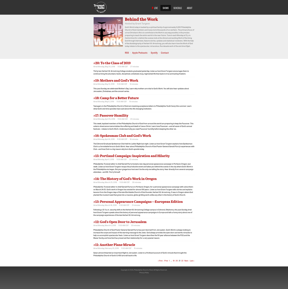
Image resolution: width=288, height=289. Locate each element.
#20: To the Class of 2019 (112, 63)
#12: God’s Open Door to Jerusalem (120, 221)
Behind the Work (141, 19)
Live (155, 8)
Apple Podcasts (139, 52)
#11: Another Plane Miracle (114, 244)
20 (177, 260)
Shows (166, 8)
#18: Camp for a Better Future (116, 97)
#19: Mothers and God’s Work (115, 80)
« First (160, 260)
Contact (165, 52)
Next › (186, 260)
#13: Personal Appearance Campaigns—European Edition (138, 201)
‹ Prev (166, 260)
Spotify (154, 52)
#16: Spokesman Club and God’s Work (122, 135)
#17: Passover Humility (110, 115)
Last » (192, 260)
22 (182, 260)
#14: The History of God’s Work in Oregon (125, 178)
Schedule (177, 8)
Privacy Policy (144, 272)
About (189, 8)
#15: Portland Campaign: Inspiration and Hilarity (131, 155)
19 (174, 260)
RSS (127, 52)
